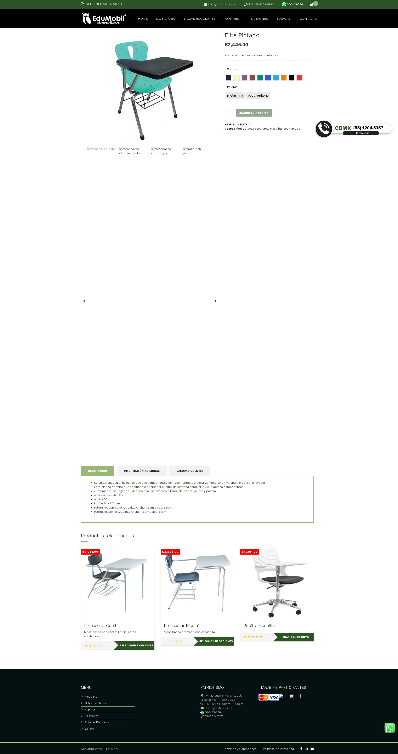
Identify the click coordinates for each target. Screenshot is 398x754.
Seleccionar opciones (136, 645)
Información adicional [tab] (142, 470)
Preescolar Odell (100, 625)
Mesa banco (278, 128)
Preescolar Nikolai (181, 625)
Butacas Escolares (97, 722)
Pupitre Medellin (259, 625)
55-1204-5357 (213, 716)
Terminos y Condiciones (240, 748)
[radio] (229, 78)
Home (143, 19)
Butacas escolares (255, 128)
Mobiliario (166, 19)
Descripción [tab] (97, 470)
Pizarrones (257, 19)
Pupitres (231, 19)
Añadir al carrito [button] (296, 637)
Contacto (308, 19)
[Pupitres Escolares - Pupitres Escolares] (103, 18)
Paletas (232, 87)
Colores (232, 69)
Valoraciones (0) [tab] (190, 470)
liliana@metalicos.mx (221, 4)
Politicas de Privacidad (278, 748)
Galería (89, 728)
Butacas (283, 19)
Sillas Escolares (200, 19)
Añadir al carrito (254, 113)
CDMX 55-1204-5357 (260, 4)
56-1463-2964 (296, 4)
